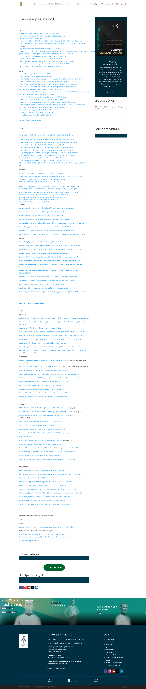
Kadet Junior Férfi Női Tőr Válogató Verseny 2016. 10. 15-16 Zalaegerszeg (43, 433)
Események (109, 642)
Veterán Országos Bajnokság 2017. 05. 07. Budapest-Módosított (40, 110)
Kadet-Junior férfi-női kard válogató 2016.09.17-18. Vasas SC (39, 478)
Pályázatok (59, 4)
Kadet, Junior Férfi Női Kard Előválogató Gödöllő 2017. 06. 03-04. (40, 66)
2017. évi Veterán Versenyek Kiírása (31, 303)
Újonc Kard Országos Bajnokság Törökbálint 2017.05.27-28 (38, 76)
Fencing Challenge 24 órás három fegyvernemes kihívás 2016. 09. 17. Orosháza (45, 482)
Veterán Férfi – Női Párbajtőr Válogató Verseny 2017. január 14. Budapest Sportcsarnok (48, 277)
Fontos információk (46, 4)
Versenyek (68, 4)
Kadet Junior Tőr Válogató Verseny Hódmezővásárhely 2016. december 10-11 (44, 343)
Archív (108, 660)
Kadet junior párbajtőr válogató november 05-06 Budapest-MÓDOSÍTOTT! (43, 382)
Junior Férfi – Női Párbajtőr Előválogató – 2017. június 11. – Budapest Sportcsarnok (46, 61)
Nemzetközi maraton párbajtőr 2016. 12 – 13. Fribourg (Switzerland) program (45, 537)
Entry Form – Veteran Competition (30, 38)
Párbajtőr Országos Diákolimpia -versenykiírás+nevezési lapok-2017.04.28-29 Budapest (49, 142)
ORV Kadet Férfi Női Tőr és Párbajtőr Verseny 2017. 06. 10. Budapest (42, 59)
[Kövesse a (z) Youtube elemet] (28, 587)
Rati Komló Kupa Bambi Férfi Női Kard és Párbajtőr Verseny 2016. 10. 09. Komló (45, 415)
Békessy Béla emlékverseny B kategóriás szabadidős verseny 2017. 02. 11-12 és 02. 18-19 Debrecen (52, 223)
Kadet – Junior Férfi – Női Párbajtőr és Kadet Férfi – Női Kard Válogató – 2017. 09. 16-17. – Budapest (53, 43)
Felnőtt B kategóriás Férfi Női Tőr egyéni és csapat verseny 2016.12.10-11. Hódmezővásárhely (50, 335)
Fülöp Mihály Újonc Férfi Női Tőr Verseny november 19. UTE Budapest (42, 370)
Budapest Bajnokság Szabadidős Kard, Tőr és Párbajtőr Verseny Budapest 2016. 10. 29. (48, 448)
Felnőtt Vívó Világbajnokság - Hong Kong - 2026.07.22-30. (109, 107)
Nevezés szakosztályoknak (114, 663)
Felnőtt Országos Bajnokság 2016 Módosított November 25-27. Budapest (44, 360)
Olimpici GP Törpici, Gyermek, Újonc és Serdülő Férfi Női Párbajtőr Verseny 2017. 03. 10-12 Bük (51, 192)
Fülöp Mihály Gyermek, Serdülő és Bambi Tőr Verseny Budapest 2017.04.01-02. (45, 160)
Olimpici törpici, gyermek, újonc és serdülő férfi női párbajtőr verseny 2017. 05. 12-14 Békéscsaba (52, 105)
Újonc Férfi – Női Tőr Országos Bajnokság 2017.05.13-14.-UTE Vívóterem (43, 97)
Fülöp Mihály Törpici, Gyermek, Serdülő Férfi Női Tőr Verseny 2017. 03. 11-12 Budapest (48, 189)
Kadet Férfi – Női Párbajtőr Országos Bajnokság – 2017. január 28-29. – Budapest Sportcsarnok (50, 249)
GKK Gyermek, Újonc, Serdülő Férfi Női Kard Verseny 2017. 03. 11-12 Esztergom (46, 186)
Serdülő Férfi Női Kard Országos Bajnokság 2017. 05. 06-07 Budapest (42, 107)
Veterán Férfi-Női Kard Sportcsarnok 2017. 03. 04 (35, 202)
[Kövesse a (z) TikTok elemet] (32, 587)
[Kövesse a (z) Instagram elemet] (25, 587)
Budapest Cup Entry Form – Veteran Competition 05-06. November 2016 (43, 397)
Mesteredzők (110, 650)
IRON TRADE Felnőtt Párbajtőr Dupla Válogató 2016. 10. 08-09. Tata (41, 421)
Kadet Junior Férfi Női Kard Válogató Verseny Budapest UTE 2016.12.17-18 (44, 328)
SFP (102, 4)
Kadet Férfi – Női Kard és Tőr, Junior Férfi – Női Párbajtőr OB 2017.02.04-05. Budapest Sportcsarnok (52, 234)
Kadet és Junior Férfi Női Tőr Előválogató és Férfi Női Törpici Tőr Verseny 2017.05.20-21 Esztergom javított (54, 92)
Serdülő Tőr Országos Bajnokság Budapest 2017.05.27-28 (38, 74)
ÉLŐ (116, 4)
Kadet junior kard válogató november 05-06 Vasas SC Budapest (40, 385)
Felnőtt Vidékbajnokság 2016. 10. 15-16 (32, 436)
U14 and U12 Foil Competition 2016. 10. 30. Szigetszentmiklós (39, 455)
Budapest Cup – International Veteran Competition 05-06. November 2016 (44, 393)
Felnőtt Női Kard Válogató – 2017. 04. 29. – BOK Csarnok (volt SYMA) (42, 145)
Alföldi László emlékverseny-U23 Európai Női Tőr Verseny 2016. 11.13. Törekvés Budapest (49, 378)
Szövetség (93, 4)
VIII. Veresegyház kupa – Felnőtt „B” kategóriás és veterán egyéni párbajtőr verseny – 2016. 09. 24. (51, 493)
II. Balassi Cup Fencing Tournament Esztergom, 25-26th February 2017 (42, 212)
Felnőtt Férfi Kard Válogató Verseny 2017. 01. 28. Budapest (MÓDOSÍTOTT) (44, 253)
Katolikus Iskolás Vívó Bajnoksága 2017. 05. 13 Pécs (36, 94)
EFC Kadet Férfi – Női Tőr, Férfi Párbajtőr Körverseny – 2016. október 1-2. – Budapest (47, 412)
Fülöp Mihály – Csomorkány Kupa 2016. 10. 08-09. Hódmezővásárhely (42, 429)
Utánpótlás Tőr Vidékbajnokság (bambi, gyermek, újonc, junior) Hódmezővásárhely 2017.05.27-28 (51, 79)
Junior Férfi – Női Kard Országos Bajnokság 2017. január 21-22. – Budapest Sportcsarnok (48, 257)
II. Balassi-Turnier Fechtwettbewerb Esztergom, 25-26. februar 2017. (42, 216)
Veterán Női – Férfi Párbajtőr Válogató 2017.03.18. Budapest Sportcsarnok (44, 179)
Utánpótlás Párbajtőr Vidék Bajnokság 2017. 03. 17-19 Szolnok (40, 181)
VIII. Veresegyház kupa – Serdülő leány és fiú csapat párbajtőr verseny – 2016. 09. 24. (47, 489)
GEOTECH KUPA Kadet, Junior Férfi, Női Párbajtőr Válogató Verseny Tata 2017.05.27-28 (48, 84)
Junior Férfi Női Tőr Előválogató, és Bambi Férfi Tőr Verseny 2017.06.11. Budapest (46, 54)
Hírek (35, 4)
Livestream (53, 567)
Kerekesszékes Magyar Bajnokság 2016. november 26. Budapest (40, 366)
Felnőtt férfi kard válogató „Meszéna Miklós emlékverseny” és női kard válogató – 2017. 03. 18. (50, 176)
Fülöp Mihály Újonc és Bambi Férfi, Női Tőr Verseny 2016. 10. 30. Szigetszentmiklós (47, 452)
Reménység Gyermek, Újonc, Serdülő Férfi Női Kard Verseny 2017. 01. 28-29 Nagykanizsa (49, 246)
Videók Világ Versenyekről (114, 657)
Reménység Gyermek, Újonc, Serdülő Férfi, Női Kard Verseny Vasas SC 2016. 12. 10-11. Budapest (51, 339)
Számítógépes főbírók (113, 665)
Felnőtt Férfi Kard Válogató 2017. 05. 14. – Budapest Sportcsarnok (42, 99)
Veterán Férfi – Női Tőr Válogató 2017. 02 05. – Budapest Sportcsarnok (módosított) (46, 231)
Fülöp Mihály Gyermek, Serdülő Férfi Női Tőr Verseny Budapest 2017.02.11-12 (45, 227)
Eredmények (81, 4)
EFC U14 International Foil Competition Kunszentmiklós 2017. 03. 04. (42, 197)
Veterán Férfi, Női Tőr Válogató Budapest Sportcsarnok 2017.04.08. (41, 158)
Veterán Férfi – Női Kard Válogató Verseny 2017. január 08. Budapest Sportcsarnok (46, 280)
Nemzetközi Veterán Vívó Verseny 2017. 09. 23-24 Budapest (39, 33)
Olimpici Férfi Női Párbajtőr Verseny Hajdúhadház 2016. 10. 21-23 (41, 440)
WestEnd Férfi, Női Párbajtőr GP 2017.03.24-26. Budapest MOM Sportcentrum (45, 174)
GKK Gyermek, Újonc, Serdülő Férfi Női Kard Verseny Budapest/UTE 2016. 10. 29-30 (47, 459)
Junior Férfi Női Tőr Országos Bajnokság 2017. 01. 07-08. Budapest (41, 284)
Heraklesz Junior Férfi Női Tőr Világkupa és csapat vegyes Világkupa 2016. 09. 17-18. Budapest (51, 474)
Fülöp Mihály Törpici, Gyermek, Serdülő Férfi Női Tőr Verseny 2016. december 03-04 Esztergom (51, 347)
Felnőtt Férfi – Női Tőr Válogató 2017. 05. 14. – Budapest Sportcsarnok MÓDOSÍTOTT (47, 102)
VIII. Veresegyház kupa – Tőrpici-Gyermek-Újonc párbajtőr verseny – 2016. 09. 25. (46, 504)
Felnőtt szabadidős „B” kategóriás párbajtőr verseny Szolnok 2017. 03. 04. (44, 195)
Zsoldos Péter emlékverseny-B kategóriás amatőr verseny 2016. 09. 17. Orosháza (46, 527)
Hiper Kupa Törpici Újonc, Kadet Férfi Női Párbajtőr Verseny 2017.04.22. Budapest (46, 150)
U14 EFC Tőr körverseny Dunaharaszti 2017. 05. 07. (36, 112)
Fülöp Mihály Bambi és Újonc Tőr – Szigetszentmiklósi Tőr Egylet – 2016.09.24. (45, 497)
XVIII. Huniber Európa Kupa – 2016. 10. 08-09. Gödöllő (37, 425)
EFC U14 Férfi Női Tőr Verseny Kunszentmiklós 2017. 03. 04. (39, 199)
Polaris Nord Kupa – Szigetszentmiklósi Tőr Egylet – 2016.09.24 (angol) (42, 500)
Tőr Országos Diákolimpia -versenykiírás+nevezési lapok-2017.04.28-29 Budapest (46, 135)
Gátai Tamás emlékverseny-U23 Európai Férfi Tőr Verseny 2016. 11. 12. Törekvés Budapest (49, 374)
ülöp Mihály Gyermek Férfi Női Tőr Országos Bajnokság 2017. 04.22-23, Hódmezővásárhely (50, 153)
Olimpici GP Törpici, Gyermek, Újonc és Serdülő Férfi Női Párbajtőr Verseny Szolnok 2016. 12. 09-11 (52, 332)
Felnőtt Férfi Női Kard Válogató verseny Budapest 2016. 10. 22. (40, 444)
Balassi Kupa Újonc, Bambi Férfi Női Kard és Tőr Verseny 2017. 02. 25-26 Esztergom (47, 208)
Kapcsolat (109, 4)
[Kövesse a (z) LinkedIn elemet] (36, 587)
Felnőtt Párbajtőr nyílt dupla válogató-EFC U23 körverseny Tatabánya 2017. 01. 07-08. (47, 288)
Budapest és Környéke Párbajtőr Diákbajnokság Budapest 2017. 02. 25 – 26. (44, 219)
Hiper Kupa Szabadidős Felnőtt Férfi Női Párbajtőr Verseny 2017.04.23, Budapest (46, 148)
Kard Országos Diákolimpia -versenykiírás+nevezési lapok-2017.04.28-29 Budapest (47, 139)
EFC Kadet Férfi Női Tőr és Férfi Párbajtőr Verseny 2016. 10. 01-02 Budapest (44, 408)
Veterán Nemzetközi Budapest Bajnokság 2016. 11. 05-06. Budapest (41, 389)
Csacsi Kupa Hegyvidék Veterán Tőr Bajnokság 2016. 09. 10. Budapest (42, 470)
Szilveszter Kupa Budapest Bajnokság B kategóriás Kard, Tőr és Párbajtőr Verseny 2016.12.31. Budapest (53, 318)
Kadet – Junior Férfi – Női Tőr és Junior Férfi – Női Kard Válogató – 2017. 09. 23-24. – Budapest (51, 41)
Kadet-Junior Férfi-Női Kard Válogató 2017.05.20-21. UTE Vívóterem (41, 89)
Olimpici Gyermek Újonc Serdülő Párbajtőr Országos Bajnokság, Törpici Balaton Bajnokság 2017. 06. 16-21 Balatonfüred (59, 51)
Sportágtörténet (111, 652)
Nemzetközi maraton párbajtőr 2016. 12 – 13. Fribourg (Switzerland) (41, 534)
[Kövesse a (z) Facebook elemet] (21, 587)
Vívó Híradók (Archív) (112, 655)
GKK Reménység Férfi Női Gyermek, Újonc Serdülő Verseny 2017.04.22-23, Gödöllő (46, 155)
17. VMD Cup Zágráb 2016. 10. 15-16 (31, 541)
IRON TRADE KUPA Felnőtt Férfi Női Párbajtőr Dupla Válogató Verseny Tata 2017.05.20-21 (49, 87)
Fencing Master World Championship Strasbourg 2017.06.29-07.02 (41, 49)
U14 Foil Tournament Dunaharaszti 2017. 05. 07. (35, 115)
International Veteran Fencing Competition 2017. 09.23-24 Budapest (42, 36)
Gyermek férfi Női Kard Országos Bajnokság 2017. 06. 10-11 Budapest (42, 56)
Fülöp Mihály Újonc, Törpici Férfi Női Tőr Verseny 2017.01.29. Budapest (43, 242)
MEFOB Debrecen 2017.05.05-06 (30, 120)
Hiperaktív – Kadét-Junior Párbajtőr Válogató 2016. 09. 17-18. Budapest (42, 485)
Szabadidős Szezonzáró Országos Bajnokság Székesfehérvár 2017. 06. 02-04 (44, 64)
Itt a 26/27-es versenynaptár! (110, 63)
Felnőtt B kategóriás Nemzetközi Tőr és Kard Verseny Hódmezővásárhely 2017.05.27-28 (48, 81)
